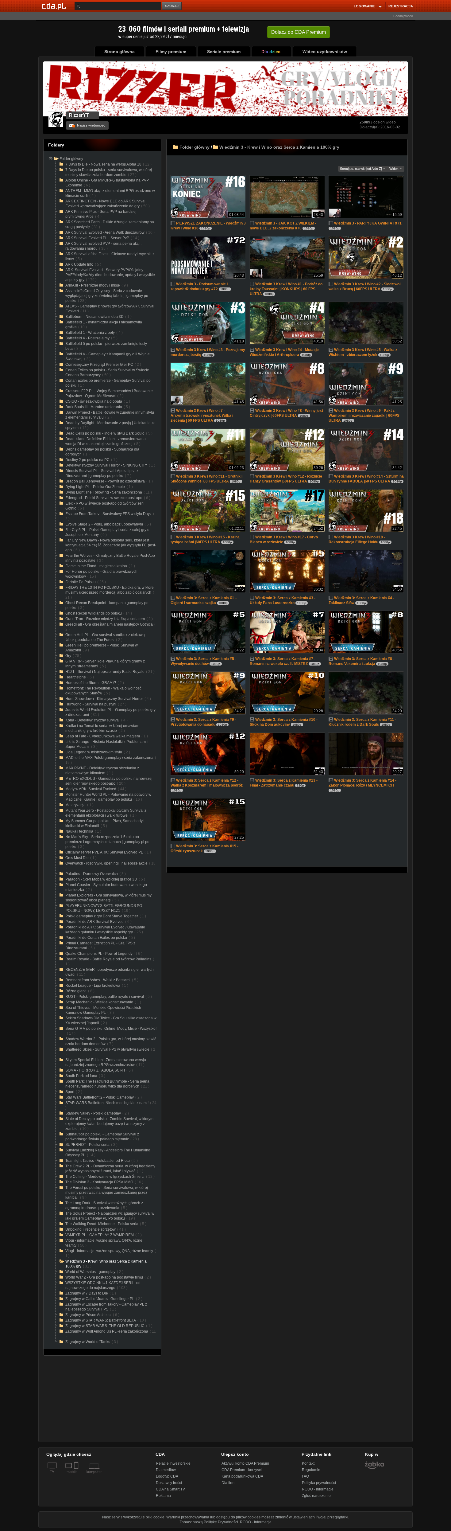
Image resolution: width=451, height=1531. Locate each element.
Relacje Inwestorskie (173, 1463)
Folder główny (194, 147)
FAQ (305, 1476)
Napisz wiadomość (89, 125)
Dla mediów (166, 1470)
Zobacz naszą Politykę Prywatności (208, 1522)
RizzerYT (79, 115)
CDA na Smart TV (170, 1489)
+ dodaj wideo (403, 16)
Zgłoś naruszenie (316, 1496)
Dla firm (228, 1483)
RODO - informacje (317, 1489)
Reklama (163, 1496)
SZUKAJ (172, 6)
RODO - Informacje (256, 1522)
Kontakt (308, 1463)
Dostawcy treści (169, 1483)
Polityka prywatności (319, 1483)
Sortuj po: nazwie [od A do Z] (361, 168)
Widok (394, 168)
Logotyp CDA (167, 1476)
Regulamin (311, 1470)
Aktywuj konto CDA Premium (245, 1463)
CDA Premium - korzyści (242, 1470)
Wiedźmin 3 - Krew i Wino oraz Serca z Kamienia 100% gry (279, 147)
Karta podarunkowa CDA (242, 1476)
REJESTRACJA (400, 6)
